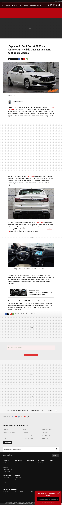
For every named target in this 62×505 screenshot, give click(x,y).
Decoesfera (6, 479)
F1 (41, 5)
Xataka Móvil (6, 465)
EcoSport (49, 229)
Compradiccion (6, 482)
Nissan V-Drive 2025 (35, 410)
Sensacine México (30, 491)
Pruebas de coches (47, 429)
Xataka (5, 462)
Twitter (54, 5)
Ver (32, 355)
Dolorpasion (6, 435)
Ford (22, 313)
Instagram (51, 5)
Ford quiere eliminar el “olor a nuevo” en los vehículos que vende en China (40, 293)
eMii (4, 439)
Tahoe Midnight (46, 435)
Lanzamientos (34, 5)
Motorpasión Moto (53, 465)
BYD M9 (44, 410)
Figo (9, 231)
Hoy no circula (23, 5)
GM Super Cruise (46, 439)
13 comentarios (13, 59)
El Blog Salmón (18, 477)
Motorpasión (52, 462)
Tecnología (45, 432)
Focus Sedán (40, 222)
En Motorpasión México (34, 290)
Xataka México (6, 491)
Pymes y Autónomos (19, 479)
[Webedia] (58, 1)
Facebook (48, 5)
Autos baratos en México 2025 (22, 410)
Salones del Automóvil (9, 432)
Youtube (56, 5)
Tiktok (59, 5)
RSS (22, 416)
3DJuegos (17, 462)
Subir (54, 455)
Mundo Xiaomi (6, 471)
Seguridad (25, 432)
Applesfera (5, 467)
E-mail (27, 59)
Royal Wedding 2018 (28, 439)
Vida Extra (17, 465)
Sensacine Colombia (31, 494)
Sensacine (29, 462)
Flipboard (24, 59)
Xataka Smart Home (7, 469)
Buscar (56, 449)
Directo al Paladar (42, 462)
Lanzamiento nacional (28, 435)
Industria (14, 5)
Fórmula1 (5, 429)
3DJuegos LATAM (19, 491)
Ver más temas (7, 442)
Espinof (28, 465)
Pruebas (7, 5)
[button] (17, 102)
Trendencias (6, 477)
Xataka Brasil (6, 494)
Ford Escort (35, 313)
